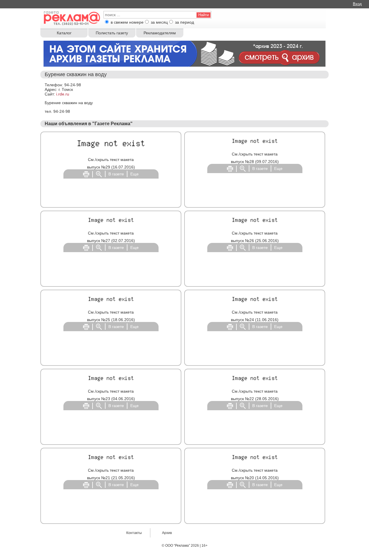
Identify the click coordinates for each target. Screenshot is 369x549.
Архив (167, 533)
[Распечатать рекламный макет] (86, 174)
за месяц (159, 22)
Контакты (134, 533)
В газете (116, 174)
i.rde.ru (62, 94)
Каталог (64, 33)
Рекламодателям (160, 33)
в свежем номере (127, 22)
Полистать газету (112, 33)
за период (184, 22)
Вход (357, 4)
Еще (134, 174)
